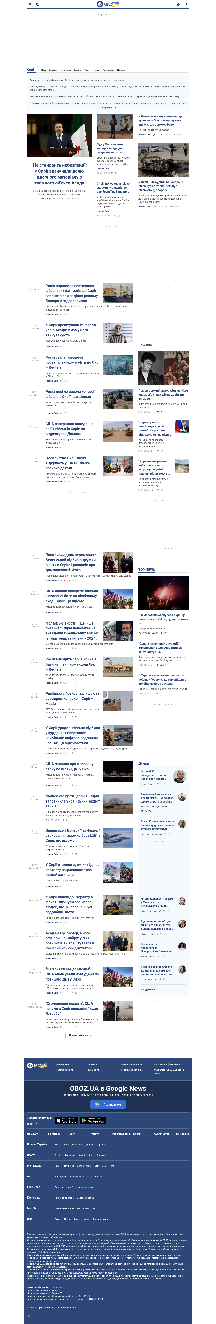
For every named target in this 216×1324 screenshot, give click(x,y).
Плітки (67, 1219)
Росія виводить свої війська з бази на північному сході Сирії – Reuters (71, 664)
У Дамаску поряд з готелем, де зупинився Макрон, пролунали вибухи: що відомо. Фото (160, 120)
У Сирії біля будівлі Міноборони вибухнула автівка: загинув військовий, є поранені (160, 186)
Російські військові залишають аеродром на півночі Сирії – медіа (72, 698)
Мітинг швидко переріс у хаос (62, 880)
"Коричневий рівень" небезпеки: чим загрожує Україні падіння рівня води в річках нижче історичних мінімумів (153, 467)
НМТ (112, 1166)
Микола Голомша (149, 934)
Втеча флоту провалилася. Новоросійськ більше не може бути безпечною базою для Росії (156, 948)
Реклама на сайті (64, 1069)
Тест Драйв (60, 1176)
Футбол (58, 1155)
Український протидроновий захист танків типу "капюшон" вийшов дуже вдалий (72, 814)
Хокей (82, 1155)
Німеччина (65, 70)
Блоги (137, 1133)
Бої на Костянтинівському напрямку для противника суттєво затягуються (157, 825)
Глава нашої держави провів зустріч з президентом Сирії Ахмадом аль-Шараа (88, 575)
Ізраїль (77, 70)
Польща (121, 70)
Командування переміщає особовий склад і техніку (70, 677)
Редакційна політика (132, 1069)
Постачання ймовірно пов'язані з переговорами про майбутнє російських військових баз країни (86, 308)
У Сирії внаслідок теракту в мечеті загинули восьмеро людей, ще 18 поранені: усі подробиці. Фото (69, 904)
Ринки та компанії (64, 1197)
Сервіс (98, 1176)
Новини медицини (64, 1208)
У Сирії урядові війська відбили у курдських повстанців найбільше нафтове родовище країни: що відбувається (73, 735)
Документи (94, 1069)
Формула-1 (101, 1155)
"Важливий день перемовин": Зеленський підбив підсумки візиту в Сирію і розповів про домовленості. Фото (71, 562)
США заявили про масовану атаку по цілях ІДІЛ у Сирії (69, 766)
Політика (54, 1133)
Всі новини (182, 1133)
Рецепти (59, 1187)
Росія (87, 70)
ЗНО (104, 1166)
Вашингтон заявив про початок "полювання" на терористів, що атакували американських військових (72, 1021)
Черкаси (101, 1144)
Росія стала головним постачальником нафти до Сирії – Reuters (73, 362)
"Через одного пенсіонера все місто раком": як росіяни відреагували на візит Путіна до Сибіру (153, 428)
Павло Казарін (148, 784)
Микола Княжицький (151, 911)
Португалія (108, 70)
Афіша (58, 1219)
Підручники (68, 1166)
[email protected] (66, 1299)
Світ (72, 1133)
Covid (94, 1208)
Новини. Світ (45, 199)
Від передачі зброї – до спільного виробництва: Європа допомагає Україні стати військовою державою (157, 925)
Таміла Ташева (148, 957)
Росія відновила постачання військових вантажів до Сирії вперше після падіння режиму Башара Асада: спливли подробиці (72, 293)
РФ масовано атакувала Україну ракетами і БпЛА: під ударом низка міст (163, 619)
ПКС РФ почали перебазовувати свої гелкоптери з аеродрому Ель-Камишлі (72, 711)
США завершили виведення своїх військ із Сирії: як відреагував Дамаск (69, 429)
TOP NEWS (146, 570)
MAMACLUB (83, 1208)
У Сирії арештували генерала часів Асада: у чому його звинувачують (71, 330)
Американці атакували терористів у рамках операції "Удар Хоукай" (70, 776)
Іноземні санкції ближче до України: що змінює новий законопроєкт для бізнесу (156, 970)
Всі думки (147, 989)
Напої (69, 1187)
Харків (65, 1144)
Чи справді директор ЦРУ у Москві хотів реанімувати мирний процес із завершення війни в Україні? (157, 902)
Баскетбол (70, 1155)
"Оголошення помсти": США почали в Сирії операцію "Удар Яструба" (72, 1008)
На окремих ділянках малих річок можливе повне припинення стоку (153, 482)
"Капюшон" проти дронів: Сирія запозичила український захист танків (73, 801)
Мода (86, 1219)
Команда (92, 1064)
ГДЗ (57, 1166)
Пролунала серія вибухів (152, 628)
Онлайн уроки (84, 1166)
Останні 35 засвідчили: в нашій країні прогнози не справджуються (153, 775)
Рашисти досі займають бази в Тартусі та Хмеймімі (68, 404)
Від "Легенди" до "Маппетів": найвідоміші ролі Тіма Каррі (162, 406)
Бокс (90, 1155)
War (47, 820)
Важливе (145, 345)
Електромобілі (77, 1176)
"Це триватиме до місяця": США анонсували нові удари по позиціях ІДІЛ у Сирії (72, 974)
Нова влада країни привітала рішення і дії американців (68, 441)
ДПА (96, 1166)
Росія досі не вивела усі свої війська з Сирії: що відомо (70, 394)
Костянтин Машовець (151, 834)
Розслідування (121, 1133)
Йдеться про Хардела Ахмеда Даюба (66, 340)
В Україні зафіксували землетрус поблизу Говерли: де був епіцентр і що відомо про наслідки (163, 679)
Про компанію (62, 1064)
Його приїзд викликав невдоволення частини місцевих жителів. (151, 443)
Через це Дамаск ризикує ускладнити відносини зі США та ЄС (72, 375)
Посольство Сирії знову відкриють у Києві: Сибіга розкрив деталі (68, 463)
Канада (53, 70)
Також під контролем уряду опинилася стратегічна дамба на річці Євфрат (86, 748)
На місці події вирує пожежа (153, 130)
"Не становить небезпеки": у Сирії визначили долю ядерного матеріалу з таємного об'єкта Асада (59, 174)
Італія (96, 70)
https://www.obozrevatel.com (138, 1234)
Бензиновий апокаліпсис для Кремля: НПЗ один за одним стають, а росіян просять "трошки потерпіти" (157, 798)
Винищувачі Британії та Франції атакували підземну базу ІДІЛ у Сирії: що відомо (73, 835)
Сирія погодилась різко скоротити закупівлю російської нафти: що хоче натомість (113, 188)
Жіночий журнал (100, 1219)
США (43, 70)
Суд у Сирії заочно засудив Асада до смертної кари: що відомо (110, 148)
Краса (77, 1219)
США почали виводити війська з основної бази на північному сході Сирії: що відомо (72, 596)
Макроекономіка (85, 1197)
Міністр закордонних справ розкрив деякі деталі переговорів (79, 644)
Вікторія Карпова (149, 979)
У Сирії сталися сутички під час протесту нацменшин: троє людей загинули (72, 870)
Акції (89, 1176)
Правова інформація (131, 1064)
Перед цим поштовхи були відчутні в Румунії (162, 689)
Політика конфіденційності (168, 1064)
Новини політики (54, 482)
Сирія (31, 70)
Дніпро (89, 1144)
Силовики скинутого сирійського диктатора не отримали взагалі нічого (85, 953)
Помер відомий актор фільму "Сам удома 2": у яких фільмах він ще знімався (163, 395)
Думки (143, 763)
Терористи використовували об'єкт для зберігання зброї (67, 848)
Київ (57, 1144)
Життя (95, 1133)
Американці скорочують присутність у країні (70, 606)
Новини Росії (52, 958)
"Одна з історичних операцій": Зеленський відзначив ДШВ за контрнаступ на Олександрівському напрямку (160, 648)
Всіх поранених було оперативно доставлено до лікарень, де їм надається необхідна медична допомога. (163, 198)
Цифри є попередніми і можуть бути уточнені (70, 917)
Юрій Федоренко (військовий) (155, 806)
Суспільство (162, 1133)
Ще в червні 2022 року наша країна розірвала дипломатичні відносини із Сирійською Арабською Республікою (71, 476)
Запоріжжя (77, 1144)
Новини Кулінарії (84, 1187)
